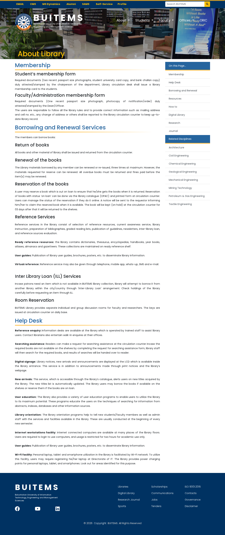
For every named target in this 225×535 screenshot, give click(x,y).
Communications (162, 493)
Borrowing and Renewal (183, 90)
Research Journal (129, 499)
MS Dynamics (51, 4)
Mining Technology (180, 188)
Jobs (154, 499)
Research (174, 123)
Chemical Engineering (182, 163)
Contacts (191, 493)
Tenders (156, 506)
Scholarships (159, 486)
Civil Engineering (179, 155)
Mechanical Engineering (183, 180)
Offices (185, 20)
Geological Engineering (183, 172)
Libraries (123, 486)
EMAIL (20, 4)
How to (173, 106)
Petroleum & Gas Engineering (187, 196)
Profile (122, 4)
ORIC (203, 20)
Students (143, 20)
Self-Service (104, 4)
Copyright (100, 523)
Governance (193, 499)
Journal (173, 131)
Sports (122, 506)
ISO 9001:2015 (193, 486)
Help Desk (175, 82)
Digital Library (177, 115)
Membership (176, 74)
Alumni (71, 4)
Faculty (165, 20)
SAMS (85, 4)
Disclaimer (191, 506)
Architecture (176, 147)
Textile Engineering (180, 204)
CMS (33, 4)
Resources (175, 98)
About (122, 20)
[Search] (207, 4)
